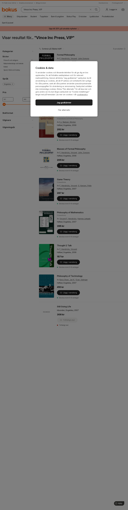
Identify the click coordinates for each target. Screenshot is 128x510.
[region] (64, 88)
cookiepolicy (82, 94)
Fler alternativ (64, 110)
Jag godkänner (64, 102)
